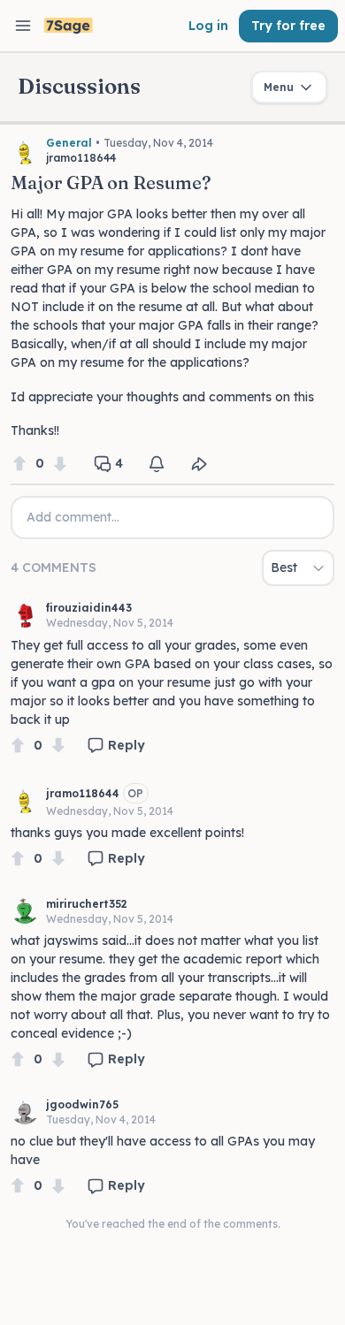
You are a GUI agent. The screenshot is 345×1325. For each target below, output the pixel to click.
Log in (208, 26)
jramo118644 (82, 793)
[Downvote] (60, 463)
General (69, 142)
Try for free (288, 26)
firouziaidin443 (89, 607)
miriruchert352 (86, 903)
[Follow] (156, 464)
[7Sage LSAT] (68, 26)
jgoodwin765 (82, 1104)
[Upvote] (19, 463)
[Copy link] (199, 464)
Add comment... (73, 517)
